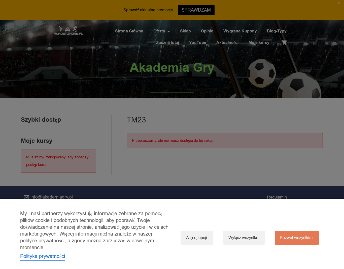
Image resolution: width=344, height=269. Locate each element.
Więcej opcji (196, 238)
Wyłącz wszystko (243, 238)
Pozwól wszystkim (296, 238)
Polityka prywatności (42, 256)
